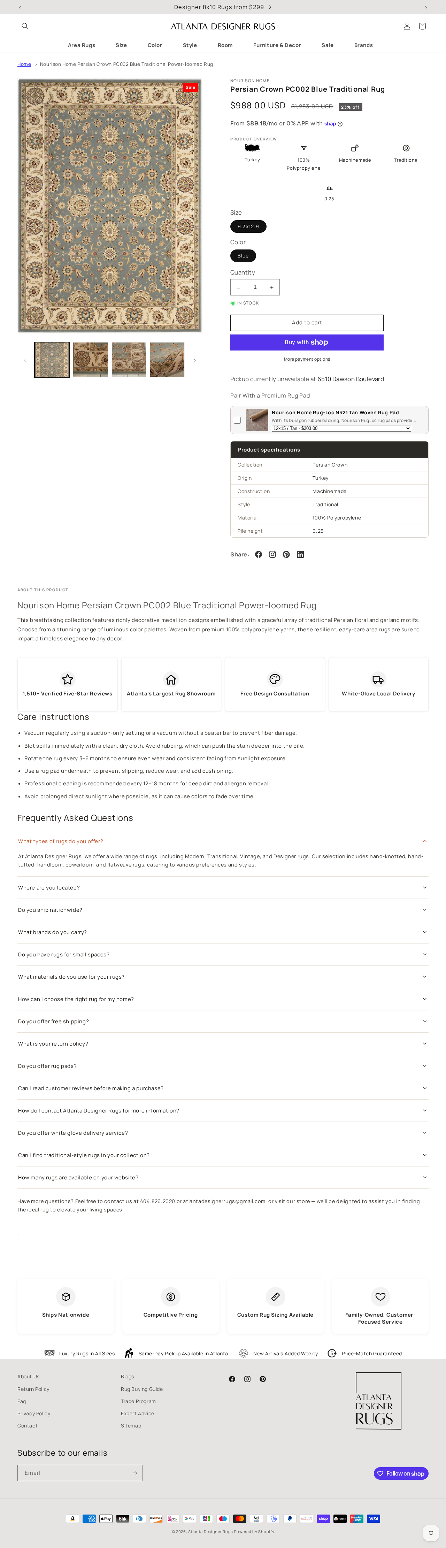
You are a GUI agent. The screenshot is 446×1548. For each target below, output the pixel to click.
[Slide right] (194, 359)
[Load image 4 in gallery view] (167, 359)
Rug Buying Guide (142, 1389)
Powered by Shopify (254, 1531)
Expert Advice (137, 1413)
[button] (25, 26)
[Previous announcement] (20, 7)
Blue (243, 255)
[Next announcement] (426, 7)
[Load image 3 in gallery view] (129, 359)
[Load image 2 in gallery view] (90, 359)
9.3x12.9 (248, 226)
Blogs (127, 1376)
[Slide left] (25, 359)
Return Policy (33, 1389)
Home (24, 64)
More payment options (307, 359)
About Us (28, 1376)
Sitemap (131, 1425)
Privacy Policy (33, 1413)
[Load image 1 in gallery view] (51, 359)
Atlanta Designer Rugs (210, 1531)
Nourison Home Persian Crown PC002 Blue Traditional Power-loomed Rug (126, 64)
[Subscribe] (135, 1473)
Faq (21, 1401)
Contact (27, 1425)
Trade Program (138, 1401)
